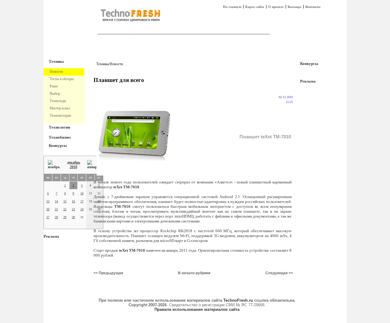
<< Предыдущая (108, 273)
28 (56, 217)
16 (73, 201)
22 (64, 209)
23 (73, 209)
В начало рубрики (194, 273)
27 (47, 217)
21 (56, 209)
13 (47, 201)
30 (73, 217)
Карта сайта (254, 7)
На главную (232, 7)
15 (64, 201)
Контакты (313, 7)
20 (47, 209)
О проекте (276, 7)
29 (64, 217)
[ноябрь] (54, 164)
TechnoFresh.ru (238, 300)
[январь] (93, 164)
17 (81, 201)
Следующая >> (279, 273)
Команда (294, 7)
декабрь (73, 162)
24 (81, 209)
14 (56, 201)
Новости (116, 64)
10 (81, 193)
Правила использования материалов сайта (196, 309)
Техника (56, 61)
